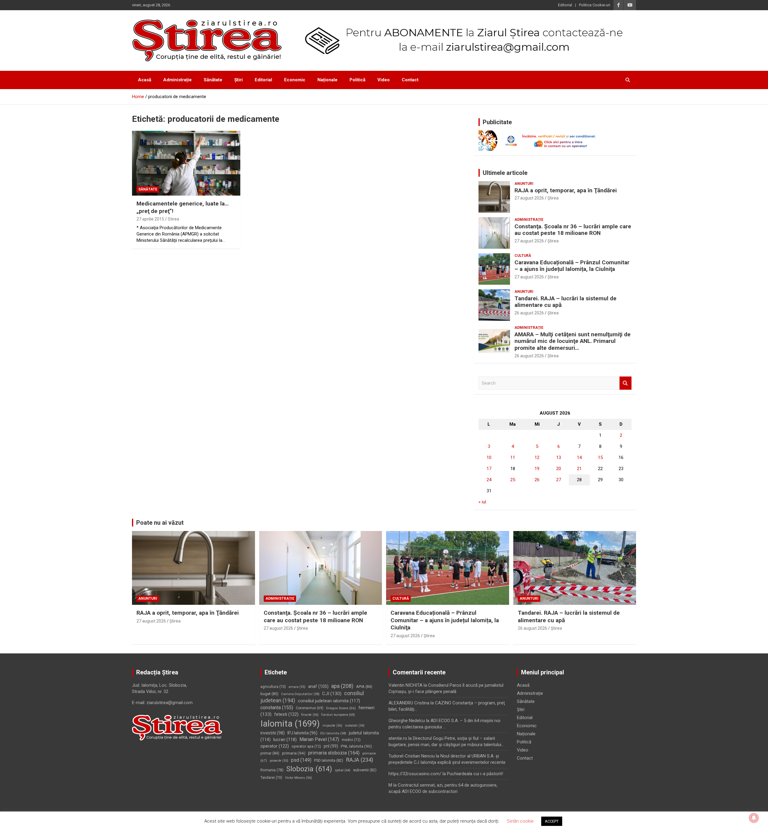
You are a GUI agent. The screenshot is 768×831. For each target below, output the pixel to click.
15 (600, 457)
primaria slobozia (334, 753)
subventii (364, 770)
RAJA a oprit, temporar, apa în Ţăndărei (565, 190)
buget (269, 694)
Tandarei (271, 778)
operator (274, 746)
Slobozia (309, 769)
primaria (293, 753)
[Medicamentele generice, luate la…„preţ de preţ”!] (186, 163)
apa (342, 686)
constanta (276, 707)
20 (558, 468)
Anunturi (523, 184)
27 (558, 479)
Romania (272, 770)
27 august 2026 (529, 198)
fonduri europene (338, 715)
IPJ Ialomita (302, 732)
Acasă (144, 79)
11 (512, 457)
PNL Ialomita (356, 746)
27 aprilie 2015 (150, 219)
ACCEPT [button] (552, 821)
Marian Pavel (319, 739)
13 (558, 457)
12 (537, 457)
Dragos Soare (341, 708)
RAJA (359, 760)
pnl (331, 746)
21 (579, 468)
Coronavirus (309, 708)
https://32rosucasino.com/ (414, 773)
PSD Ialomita (328, 760)
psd (301, 760)
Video (383, 79)
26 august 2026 (529, 312)
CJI (331, 693)
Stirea (173, 219)
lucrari (285, 739)
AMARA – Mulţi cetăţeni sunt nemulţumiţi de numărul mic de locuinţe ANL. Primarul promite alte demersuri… (572, 341)
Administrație (177, 79)
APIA (364, 686)
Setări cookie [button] (520, 821)
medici (351, 740)
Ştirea (553, 198)
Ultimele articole (505, 172)
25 (512, 479)
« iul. (482, 502)
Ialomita (290, 723)
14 (579, 457)
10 (489, 457)
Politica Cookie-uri (594, 5)
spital (342, 770)
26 (537, 479)
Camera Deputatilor (300, 694)
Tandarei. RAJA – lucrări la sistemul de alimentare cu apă (565, 302)
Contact (410, 79)
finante (310, 715)
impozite (332, 726)
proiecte (279, 761)
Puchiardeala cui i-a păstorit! (475, 773)
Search (626, 383)
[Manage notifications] (754, 818)
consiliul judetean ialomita (329, 701)
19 (537, 468)
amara (297, 687)
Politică (357, 79)
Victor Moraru (298, 778)
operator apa (306, 746)
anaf (318, 686)
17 (489, 468)
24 (489, 479)
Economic (294, 79)
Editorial (565, 5)
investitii (272, 732)
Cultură (522, 256)
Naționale (327, 79)
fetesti (286, 714)
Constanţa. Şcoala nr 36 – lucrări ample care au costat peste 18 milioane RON (572, 230)
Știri (238, 79)
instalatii (354, 726)
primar (269, 753)
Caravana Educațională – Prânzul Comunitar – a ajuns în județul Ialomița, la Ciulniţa (571, 266)
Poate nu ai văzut (160, 522)
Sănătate (213, 79)
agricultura (273, 687)
